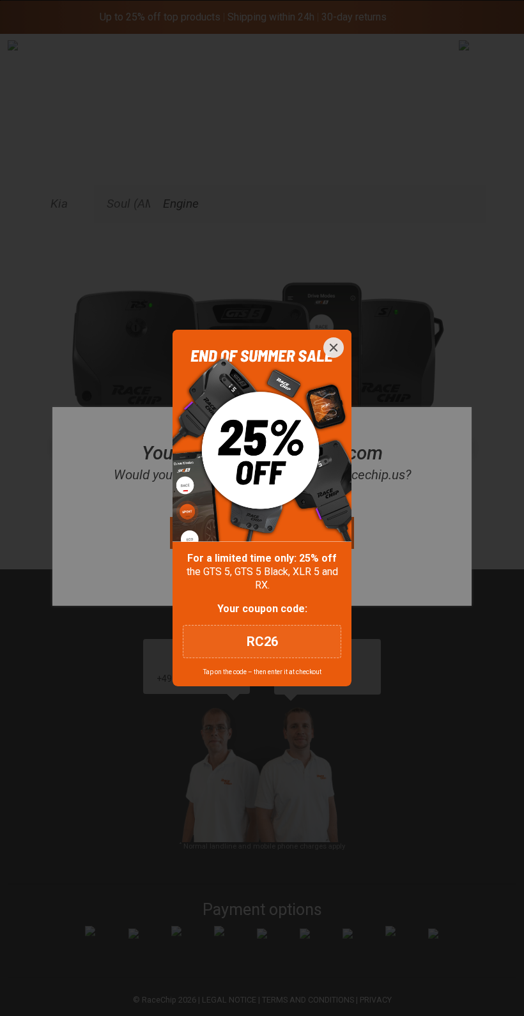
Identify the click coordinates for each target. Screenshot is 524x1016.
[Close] (333, 347)
